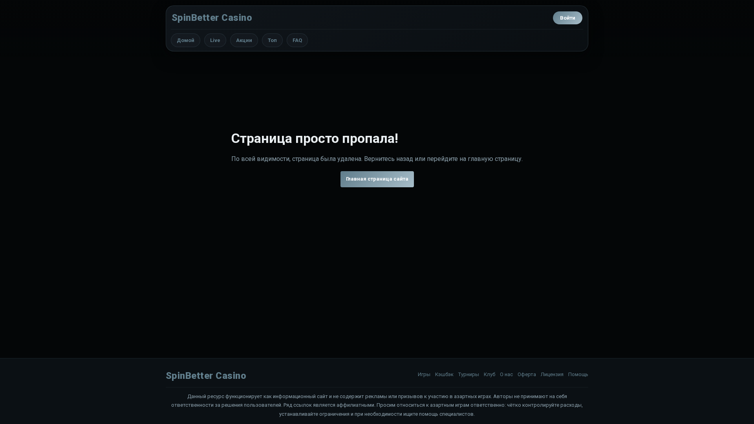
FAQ (297, 40)
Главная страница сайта (377, 179)
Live (215, 40)
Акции (244, 40)
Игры (424, 374)
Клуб (489, 374)
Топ (272, 40)
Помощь (578, 374)
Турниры (468, 374)
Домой (185, 40)
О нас (506, 374)
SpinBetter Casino (212, 17)
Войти (567, 18)
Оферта (527, 374)
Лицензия (552, 374)
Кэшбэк (444, 374)
